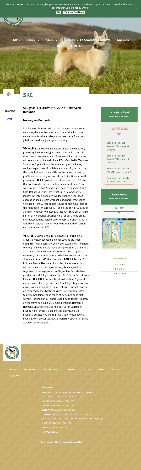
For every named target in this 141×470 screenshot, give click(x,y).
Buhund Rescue (119, 196)
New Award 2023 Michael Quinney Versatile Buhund (68, 392)
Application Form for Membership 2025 (62, 397)
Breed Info (30, 369)
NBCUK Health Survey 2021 (55, 427)
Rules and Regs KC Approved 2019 (58, 410)
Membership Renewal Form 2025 (58, 401)
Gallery (123, 40)
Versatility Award (79, 40)
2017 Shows (119, 264)
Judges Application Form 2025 (57, 423)
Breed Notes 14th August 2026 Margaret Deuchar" (118, 159)
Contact (77, 46)
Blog (61, 46)
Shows (105, 40)
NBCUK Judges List (51, 432)
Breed (30, 40)
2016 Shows (119, 269)
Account (15, 375)
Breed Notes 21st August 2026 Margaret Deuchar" (118, 146)
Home (16, 40)
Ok (58, 12)
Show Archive (119, 273)
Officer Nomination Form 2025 (58, 405)
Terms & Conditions (74, 12)
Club (50, 40)
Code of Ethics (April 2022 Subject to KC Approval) (68, 414)
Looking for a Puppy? (119, 114)
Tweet (8, 118)
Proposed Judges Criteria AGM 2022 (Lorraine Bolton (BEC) (72, 418)
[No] (136, 8)
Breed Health (52, 369)
